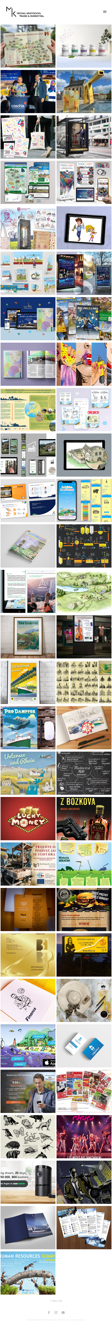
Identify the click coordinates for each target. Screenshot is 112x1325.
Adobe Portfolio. (42, 1320)
